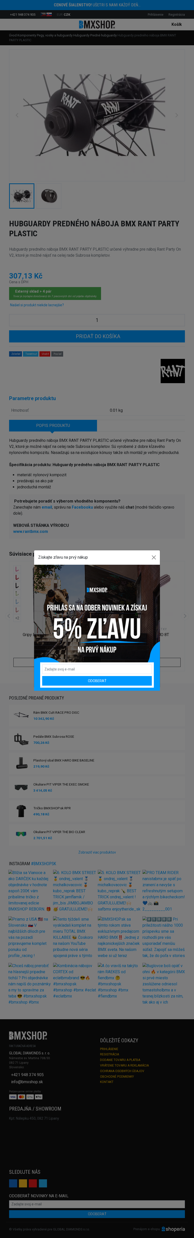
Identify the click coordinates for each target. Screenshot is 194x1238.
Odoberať (97, 681)
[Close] (154, 557)
